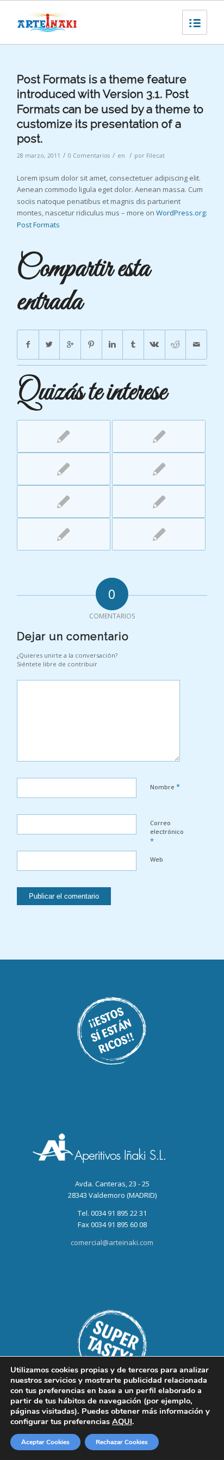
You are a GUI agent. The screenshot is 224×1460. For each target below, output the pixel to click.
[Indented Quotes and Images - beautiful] (63, 501)
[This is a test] (159, 469)
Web (156, 859)
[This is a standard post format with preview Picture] (159, 534)
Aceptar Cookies (45, 1442)
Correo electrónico (167, 832)
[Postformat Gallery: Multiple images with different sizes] (159, 436)
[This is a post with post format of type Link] (63, 436)
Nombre (165, 786)
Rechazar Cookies (122, 1442)
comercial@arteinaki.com (112, 1242)
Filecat (155, 155)
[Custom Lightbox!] (63, 534)
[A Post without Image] (159, 501)
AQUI (122, 1421)
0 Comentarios (89, 155)
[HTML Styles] (63, 469)
